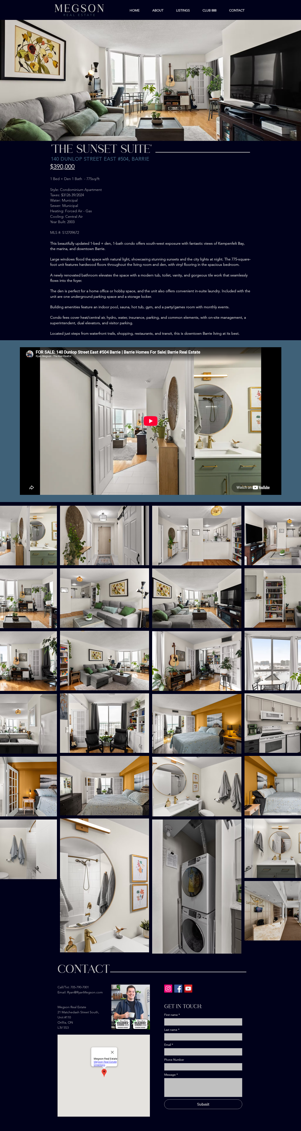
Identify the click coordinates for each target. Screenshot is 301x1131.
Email (168, 1045)
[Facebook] (178, 989)
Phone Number (174, 1059)
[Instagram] (168, 989)
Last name (171, 1030)
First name (172, 1015)
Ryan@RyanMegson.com (85, 992)
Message (171, 1074)
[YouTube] (188, 989)
